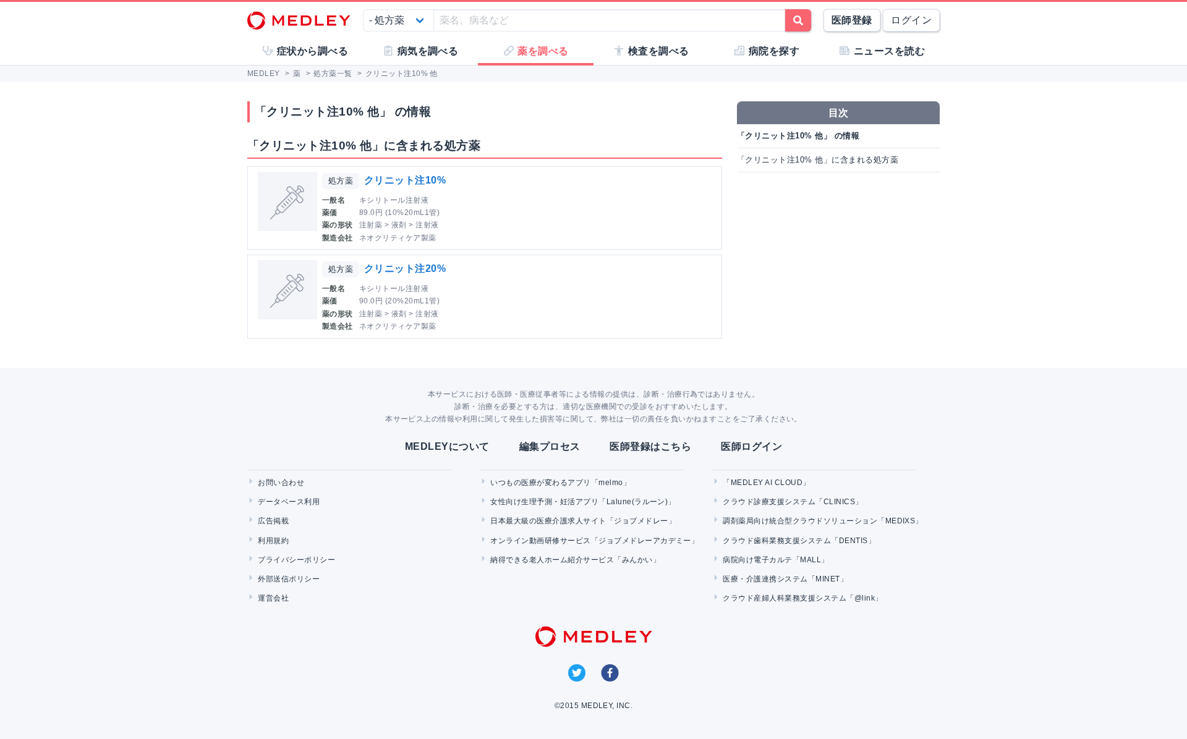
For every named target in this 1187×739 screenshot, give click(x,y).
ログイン (911, 20)
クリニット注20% (405, 268)
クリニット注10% (405, 180)
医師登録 (852, 20)
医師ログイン (751, 446)
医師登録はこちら (650, 446)
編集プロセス (550, 446)
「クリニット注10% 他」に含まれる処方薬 (817, 159)
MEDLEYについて (447, 446)
